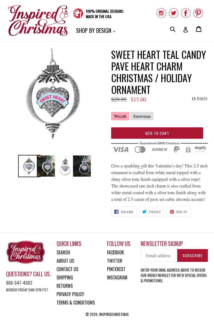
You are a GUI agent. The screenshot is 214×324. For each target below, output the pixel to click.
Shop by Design (97, 30)
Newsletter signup (162, 243)
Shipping (65, 277)
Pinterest (116, 269)
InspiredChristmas (114, 314)
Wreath (120, 116)
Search (63, 252)
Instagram (117, 277)
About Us (65, 260)
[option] (27, 166)
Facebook (115, 252)
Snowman (142, 116)
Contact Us (67, 269)
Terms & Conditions (76, 302)
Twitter (114, 260)
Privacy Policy (70, 294)
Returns (65, 285)
